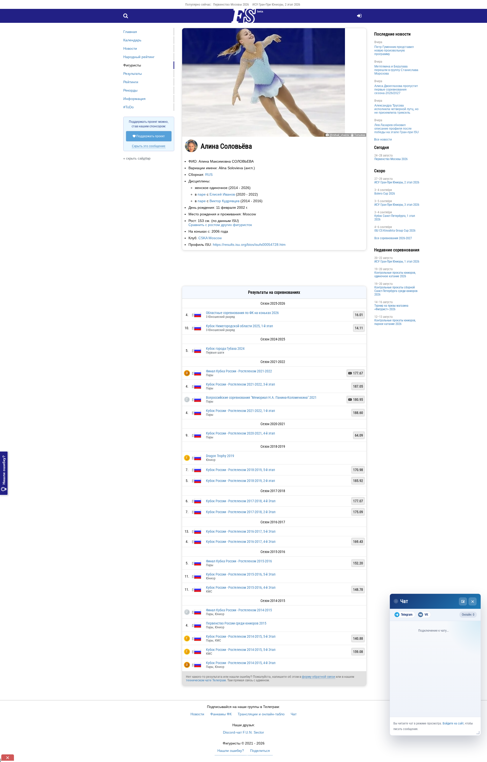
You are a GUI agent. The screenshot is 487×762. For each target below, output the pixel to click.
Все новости (383, 139)
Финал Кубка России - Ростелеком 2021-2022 (239, 371)
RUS (209, 174)
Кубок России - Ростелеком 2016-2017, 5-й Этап (240, 531)
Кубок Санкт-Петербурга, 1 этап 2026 (394, 217)
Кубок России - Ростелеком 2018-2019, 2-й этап (240, 481)
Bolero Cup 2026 (384, 193)
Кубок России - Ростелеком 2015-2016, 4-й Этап (240, 587)
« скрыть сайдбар (136, 158)
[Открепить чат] (463, 601)
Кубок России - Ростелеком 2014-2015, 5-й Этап (240, 636)
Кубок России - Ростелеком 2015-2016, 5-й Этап (240, 574)
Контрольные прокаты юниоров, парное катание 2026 (395, 322)
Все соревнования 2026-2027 (393, 238)
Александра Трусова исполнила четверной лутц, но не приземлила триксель (396, 109)
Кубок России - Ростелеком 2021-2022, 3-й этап (240, 384)
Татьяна (359, 134)
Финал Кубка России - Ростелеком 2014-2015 (239, 610)
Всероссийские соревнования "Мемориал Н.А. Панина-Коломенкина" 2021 (261, 397)
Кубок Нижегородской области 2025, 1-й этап (239, 326)
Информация (134, 99)
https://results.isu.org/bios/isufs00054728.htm (249, 245)
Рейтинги (130, 82)
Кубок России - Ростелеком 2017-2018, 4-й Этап (240, 501)
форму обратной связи (318, 677)
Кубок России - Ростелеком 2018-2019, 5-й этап (240, 470)
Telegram (406, 614)
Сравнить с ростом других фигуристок (220, 225)
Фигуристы (132, 65)
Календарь (132, 40)
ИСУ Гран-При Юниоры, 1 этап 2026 (396, 261)
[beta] (243, 19)
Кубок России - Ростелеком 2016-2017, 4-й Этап (240, 542)
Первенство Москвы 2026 (231, 4)
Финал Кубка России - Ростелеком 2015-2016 (239, 561)
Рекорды (130, 90)
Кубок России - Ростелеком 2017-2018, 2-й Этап (240, 512)
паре (202, 194)
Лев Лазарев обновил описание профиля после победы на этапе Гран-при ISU (396, 128)
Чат (294, 714)
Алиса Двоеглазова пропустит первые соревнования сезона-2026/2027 (396, 89)
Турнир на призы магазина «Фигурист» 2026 (391, 307)
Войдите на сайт (453, 723)
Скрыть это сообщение (148, 146)
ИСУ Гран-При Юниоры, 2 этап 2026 (276, 4)
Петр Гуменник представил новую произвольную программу (394, 50)
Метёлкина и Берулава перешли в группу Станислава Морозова (396, 70)
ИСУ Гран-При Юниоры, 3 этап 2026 (396, 204)
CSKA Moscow (210, 238)
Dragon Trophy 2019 (220, 456)
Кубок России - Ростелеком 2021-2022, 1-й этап (240, 411)
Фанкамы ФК (221, 714)
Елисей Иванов (222, 194)
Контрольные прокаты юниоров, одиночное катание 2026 (395, 274)
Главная (130, 32)
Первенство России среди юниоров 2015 (236, 623)
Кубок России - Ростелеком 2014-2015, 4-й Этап (240, 663)
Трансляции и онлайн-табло (261, 714)
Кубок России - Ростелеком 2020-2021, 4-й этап (240, 433)
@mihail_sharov (339, 134)
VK (426, 614)
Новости (130, 48)
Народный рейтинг (138, 57)
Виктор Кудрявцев (224, 201)
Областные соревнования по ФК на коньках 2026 (242, 313)
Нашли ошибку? (3, 473)
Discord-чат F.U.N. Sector (243, 732)
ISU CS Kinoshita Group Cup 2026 (394, 230)
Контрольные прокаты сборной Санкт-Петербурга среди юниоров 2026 (396, 291)
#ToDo (128, 107)
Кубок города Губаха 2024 (225, 349)
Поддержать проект (149, 136)
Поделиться (260, 751)
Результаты (132, 74)
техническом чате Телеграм (206, 680)
